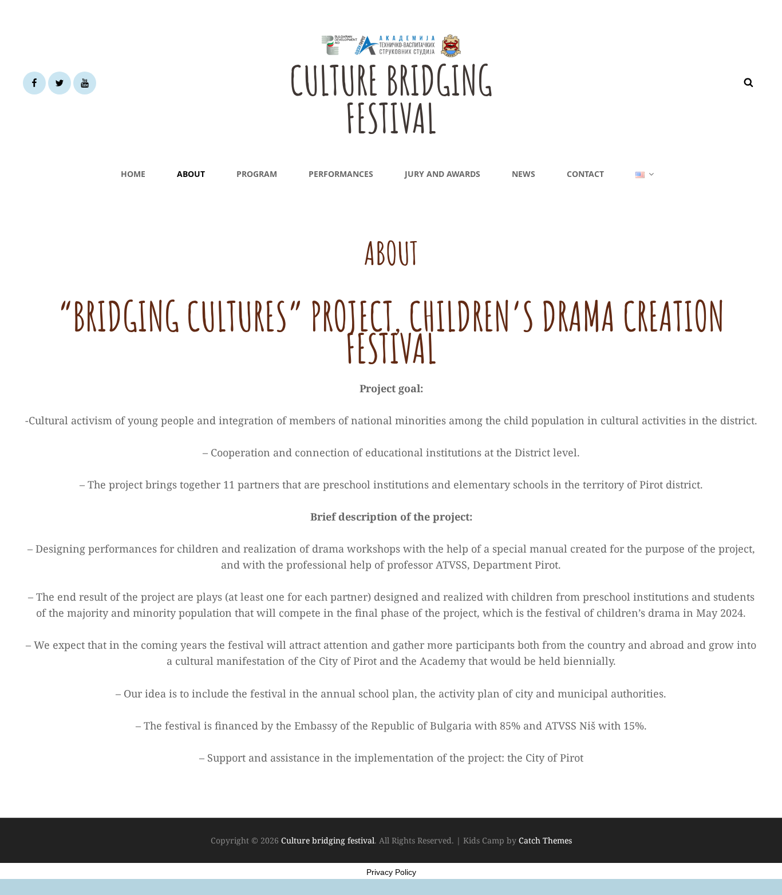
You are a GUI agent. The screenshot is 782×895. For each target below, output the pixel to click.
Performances (341, 173)
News (523, 173)
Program (256, 173)
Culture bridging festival (391, 99)
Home (133, 173)
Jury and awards (442, 173)
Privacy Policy (391, 872)
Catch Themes (545, 840)
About (191, 173)
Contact (585, 173)
